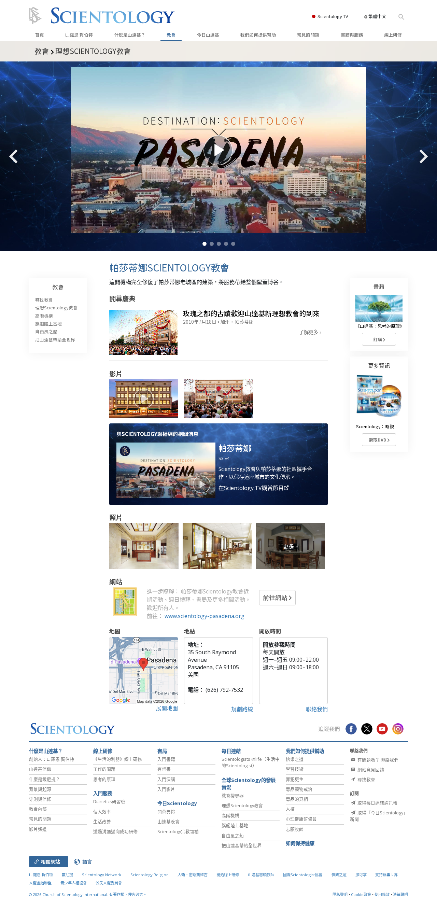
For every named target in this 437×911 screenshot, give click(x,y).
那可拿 (361, 874)
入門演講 (166, 779)
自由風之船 (46, 331)
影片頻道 (38, 829)
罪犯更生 (295, 779)
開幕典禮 (166, 812)
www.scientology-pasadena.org (204, 616)
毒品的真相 (297, 799)
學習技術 (295, 769)
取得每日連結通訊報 (376, 803)
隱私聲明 (340, 894)
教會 (171, 34)
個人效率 (102, 812)
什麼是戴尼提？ (44, 779)
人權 (290, 809)
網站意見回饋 (370, 770)
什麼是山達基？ (129, 34)
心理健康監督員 (301, 819)
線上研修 (393, 34)
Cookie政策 (361, 894)
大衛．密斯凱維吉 (193, 874)
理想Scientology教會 (56, 307)
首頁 (39, 34)
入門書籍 (166, 759)
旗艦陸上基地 (48, 323)
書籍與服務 (352, 34)
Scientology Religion (149, 874)
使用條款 (382, 894)
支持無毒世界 (386, 874)
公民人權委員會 (109, 882)
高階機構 (44, 315)
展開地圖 (167, 708)
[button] (204, 244)
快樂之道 (295, 759)
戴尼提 (67, 874)
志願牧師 (295, 829)
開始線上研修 (227, 874)
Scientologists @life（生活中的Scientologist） (251, 762)
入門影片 (166, 789)
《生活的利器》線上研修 (117, 759)
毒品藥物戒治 (299, 789)
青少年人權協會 (73, 882)
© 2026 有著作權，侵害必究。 (88, 894)
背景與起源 (40, 789)
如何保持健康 (300, 843)
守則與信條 (40, 799)
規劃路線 (242, 709)
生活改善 (102, 821)
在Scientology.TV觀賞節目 (251, 488)
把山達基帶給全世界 (55, 339)
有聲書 (164, 769)
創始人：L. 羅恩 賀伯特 (51, 759)
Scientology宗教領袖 (178, 831)
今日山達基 (208, 34)
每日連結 (231, 751)
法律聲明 (400, 894)
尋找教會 (44, 299)
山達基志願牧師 (261, 874)
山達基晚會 (168, 821)
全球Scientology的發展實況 (249, 784)
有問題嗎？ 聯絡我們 (377, 760)
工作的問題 (104, 769)
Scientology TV (333, 16)
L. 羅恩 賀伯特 (79, 34)
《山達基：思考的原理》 (379, 326)
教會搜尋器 (233, 796)
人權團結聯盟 (40, 882)
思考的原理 (104, 779)
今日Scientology (177, 803)
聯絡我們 (317, 709)
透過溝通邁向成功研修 (115, 831)
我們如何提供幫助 (258, 34)
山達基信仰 (40, 769)
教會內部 (38, 809)
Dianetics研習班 (109, 801)
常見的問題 (308, 34)
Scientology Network (101, 874)
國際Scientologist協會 (302, 874)
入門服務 (102, 793)
